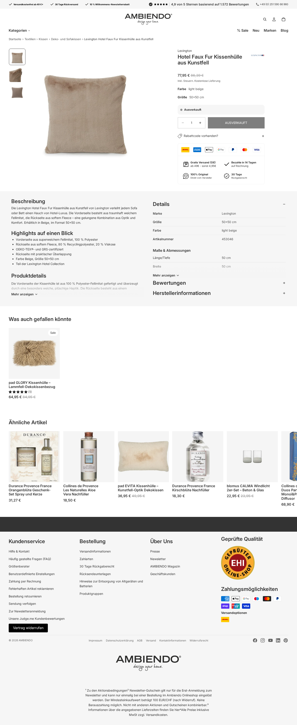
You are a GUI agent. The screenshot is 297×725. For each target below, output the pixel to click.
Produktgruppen (91, 593)
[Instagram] (262, 640)
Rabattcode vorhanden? (201, 136)
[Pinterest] (285, 640)
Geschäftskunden (162, 574)
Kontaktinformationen (172, 640)
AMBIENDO (26, 640)
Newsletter (158, 559)
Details (161, 204)
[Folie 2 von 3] (17, 74)
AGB (139, 640)
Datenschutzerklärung (119, 640)
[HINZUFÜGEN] (53, 475)
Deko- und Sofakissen (66, 39)
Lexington (185, 51)
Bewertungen (169, 283)
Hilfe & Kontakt (19, 551)
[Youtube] (270, 640)
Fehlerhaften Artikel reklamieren (31, 588)
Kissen (43, 39)
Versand (151, 640)
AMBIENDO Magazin (165, 566)
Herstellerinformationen (182, 293)
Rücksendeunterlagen (95, 574)
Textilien (30, 39)
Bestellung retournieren (25, 596)
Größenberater (19, 566)
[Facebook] (255, 640)
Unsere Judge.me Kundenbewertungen (37, 618)
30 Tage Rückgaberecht (97, 566)
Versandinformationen (95, 551)
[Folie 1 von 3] (17, 57)
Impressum (95, 640)
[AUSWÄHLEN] (53, 372)
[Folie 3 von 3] (17, 91)
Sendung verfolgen (22, 603)
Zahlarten (86, 559)
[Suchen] (265, 19)
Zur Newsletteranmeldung (27, 611)
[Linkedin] (278, 640)
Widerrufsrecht (199, 640)
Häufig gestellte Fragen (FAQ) (30, 559)
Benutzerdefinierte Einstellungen (32, 574)
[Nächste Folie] (283, 469)
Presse (155, 551)
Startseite (15, 39)
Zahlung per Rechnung (25, 581)
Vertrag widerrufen (28, 628)
